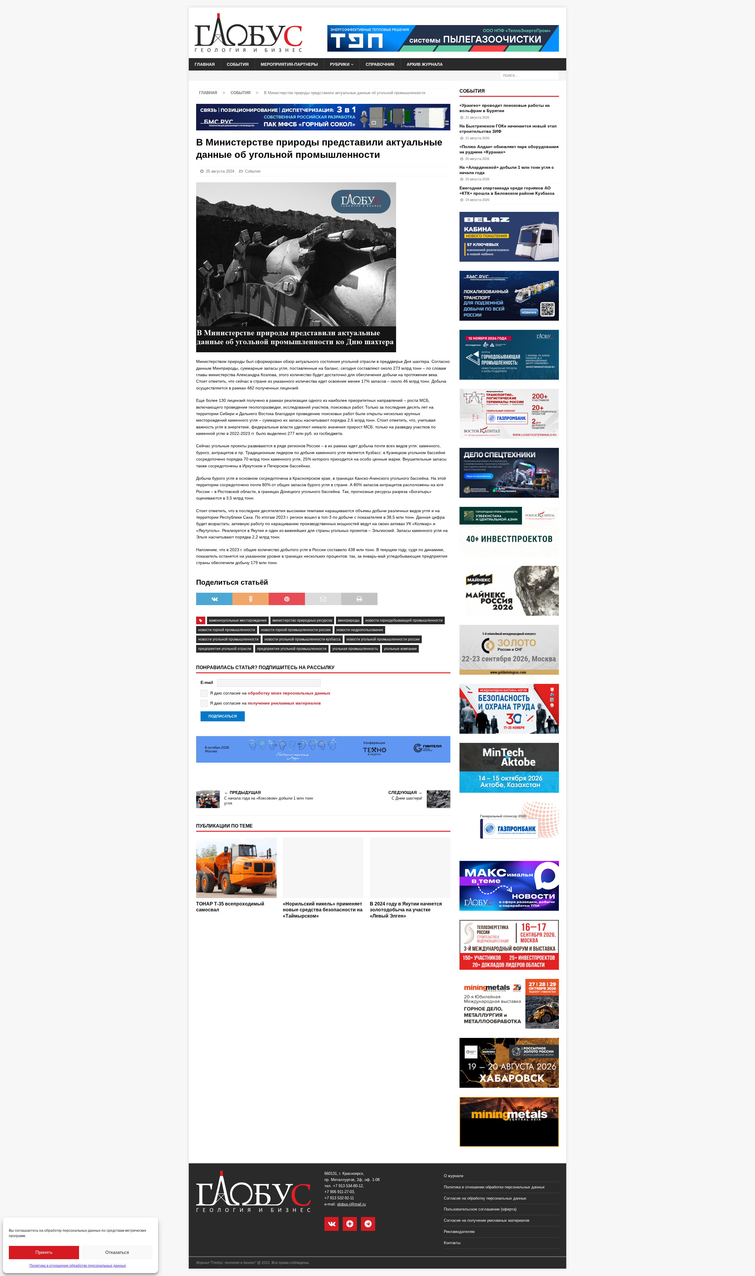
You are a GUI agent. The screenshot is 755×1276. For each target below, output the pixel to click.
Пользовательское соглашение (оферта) (480, 1209)
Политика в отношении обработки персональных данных (77, 1266)
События (238, 64)
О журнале (453, 1176)
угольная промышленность (355, 649)
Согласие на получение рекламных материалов (486, 1220)
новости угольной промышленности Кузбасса (303, 639)
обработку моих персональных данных (289, 693)
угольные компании (400, 649)
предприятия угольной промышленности (291, 649)
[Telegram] (368, 1224)
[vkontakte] (331, 1224)
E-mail (207, 682)
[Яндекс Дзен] (350, 1224)
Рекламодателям (459, 1231)
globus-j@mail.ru (351, 1204)
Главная (205, 64)
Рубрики (339, 64)
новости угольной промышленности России (383, 639)
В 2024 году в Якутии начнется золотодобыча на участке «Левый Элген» (406, 910)
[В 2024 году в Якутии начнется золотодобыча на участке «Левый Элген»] (410, 868)
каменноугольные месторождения (238, 620)
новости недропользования (360, 630)
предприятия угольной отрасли (224, 649)
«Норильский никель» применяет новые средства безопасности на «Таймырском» (322, 910)
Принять (43, 1252)
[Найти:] (529, 75)
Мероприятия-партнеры (289, 64)
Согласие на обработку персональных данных (485, 1198)
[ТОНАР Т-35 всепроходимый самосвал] (236, 868)
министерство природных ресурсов (302, 620)
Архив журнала (425, 64)
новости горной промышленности (226, 630)
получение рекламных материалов (284, 703)
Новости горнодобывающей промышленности (404, 620)
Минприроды (349, 620)
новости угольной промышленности (228, 639)
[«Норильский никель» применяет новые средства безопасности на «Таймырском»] (323, 868)
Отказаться (117, 1252)
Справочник (380, 64)
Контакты (452, 1243)
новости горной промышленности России (296, 630)
